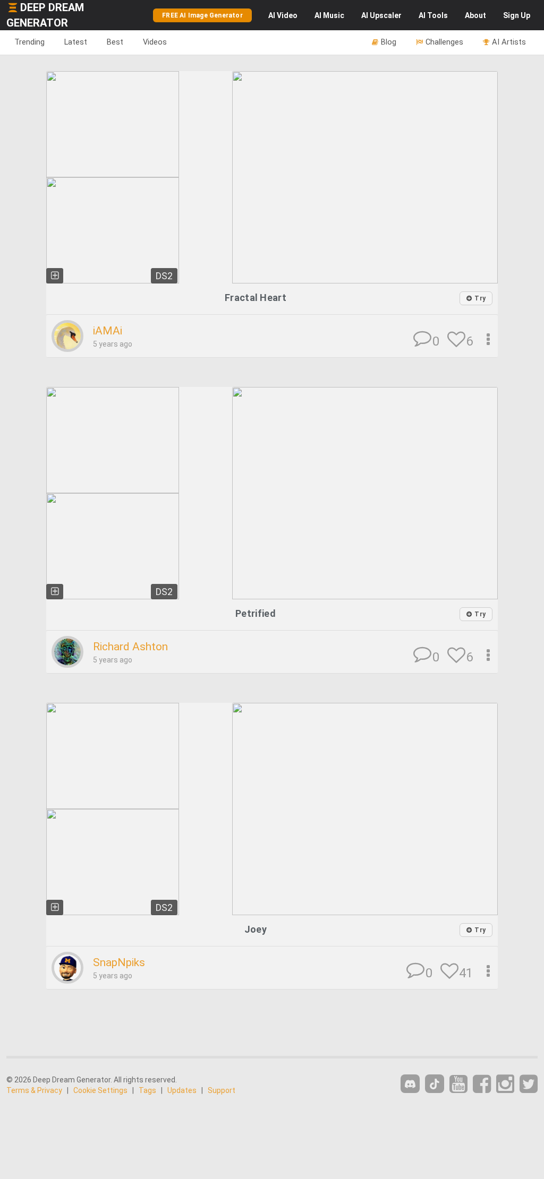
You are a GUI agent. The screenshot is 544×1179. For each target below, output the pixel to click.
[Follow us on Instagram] (505, 1084)
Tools (433, 15)
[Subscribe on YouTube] (458, 1084)
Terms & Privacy (34, 1090)
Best (115, 42)
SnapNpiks (119, 962)
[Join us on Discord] (410, 1083)
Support (221, 1090)
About (475, 15)
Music (329, 15)
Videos (155, 42)
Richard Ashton (130, 646)
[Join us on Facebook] (482, 1084)
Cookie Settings (100, 1090)
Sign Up (516, 15)
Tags (147, 1090)
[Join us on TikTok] (434, 1083)
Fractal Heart (255, 297)
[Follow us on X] (529, 1084)
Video (283, 15)
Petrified (255, 613)
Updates (182, 1090)
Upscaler (381, 15)
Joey (255, 929)
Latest (75, 42)
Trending (29, 42)
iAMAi (107, 330)
